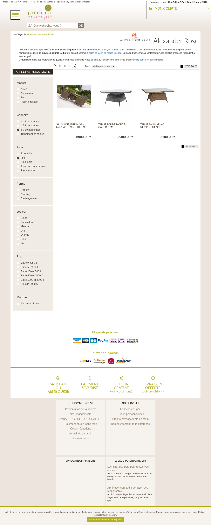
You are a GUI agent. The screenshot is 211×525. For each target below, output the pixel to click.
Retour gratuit (121, 387)
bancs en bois (147, 59)
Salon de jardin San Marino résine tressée (72, 126)
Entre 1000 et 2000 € (32, 279)
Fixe (23, 157)
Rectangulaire (29, 198)
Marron (25, 226)
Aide (188, 2)
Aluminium (27, 93)
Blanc (24, 218)
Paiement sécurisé (90, 386)
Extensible (27, 153)
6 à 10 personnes (30, 129)
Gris (23, 230)
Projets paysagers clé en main (130, 418)
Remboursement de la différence (130, 423)
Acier (24, 89)
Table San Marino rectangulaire (152, 126)
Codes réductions (80, 428)
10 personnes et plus (32, 134)
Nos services (130, 403)
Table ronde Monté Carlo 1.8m (111, 126)
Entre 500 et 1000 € (32, 275)
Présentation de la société (80, 409)
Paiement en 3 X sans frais (80, 423)
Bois (23, 97)
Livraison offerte (153, 387)
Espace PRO (200, 2)
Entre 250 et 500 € (31, 271)
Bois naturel (27, 222)
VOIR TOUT (191, 66)
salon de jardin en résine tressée (105, 53)
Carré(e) (25, 194)
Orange (25, 234)
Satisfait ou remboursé (58, 387)
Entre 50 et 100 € (30, 267)
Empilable (26, 162)
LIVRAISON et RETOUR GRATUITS (81, 418)
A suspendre (28, 170)
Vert (23, 243)
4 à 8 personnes (30, 125)
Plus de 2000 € (29, 284)
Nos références (81, 438)
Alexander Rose (30, 303)
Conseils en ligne (130, 409)
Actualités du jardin (80, 433)
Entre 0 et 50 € (29, 262)
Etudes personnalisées (130, 414)
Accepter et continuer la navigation (105, 519)
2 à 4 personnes (30, 121)
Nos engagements (80, 414)
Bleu (23, 239)
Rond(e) (25, 190)
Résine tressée (29, 101)
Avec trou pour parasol (33, 166)
